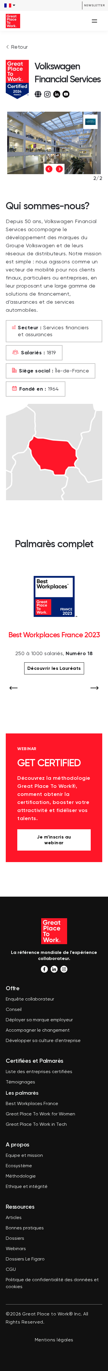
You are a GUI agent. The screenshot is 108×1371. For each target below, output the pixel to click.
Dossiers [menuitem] (15, 1238)
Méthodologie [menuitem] (21, 1176)
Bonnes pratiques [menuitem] (25, 1228)
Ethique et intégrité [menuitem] (27, 1186)
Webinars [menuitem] (16, 1249)
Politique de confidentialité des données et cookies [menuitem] (52, 1283)
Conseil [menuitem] (14, 1009)
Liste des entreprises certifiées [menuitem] (39, 1072)
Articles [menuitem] (14, 1218)
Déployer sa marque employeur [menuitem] (39, 1020)
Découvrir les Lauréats (54, 668)
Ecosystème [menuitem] (19, 1166)
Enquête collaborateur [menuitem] (30, 999)
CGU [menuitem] (11, 1269)
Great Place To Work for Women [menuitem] (40, 1114)
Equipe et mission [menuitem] (24, 1155)
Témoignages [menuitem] (20, 1082)
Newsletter (94, 5)
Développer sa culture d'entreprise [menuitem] (43, 1041)
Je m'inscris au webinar (54, 839)
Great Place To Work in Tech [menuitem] (36, 1124)
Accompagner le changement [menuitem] (38, 1030)
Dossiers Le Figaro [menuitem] (25, 1259)
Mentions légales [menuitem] (54, 1340)
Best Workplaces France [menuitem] (32, 1104)
